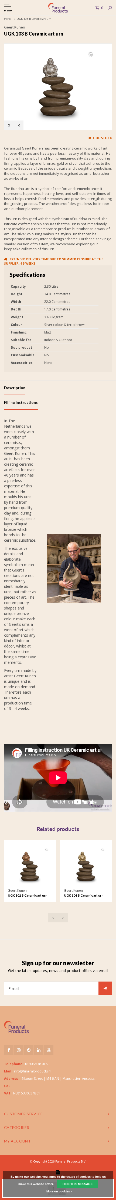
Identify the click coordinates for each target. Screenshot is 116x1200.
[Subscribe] (105, 988)
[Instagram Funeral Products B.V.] (18, 1050)
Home (7, 19)
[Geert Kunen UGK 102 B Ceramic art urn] (30, 866)
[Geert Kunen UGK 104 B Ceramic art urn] (86, 866)
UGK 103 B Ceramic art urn (34, 19)
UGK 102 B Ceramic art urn (27, 895)
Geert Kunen (14, 27)
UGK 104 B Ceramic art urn (83, 895)
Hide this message (78, 1184)
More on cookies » (59, 1191)
